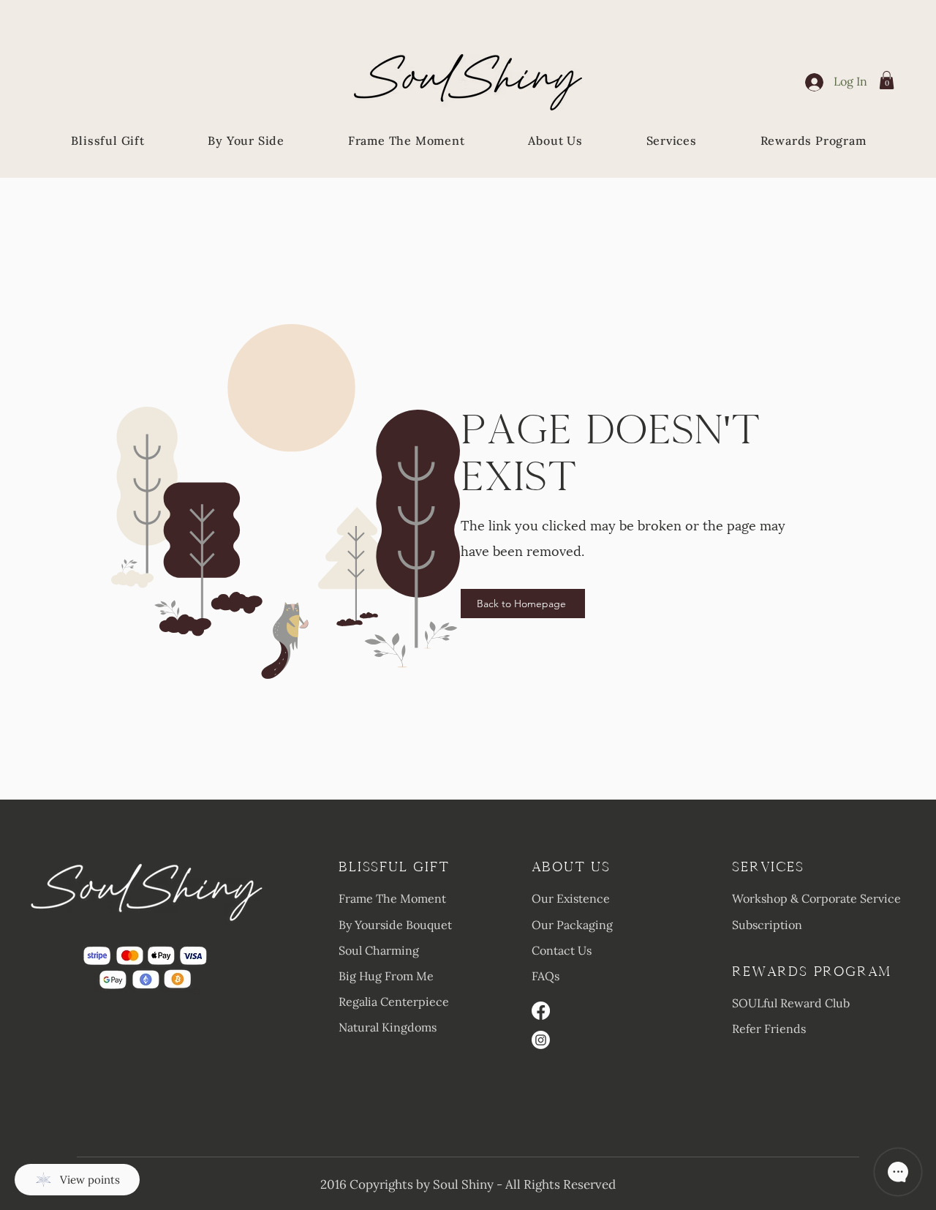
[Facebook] (541, 1011)
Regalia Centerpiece (394, 1001)
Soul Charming (379, 950)
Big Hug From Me (386, 976)
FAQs (545, 976)
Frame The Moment (392, 898)
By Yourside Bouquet (395, 924)
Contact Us (562, 950)
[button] (886, 80)
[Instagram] (541, 1040)
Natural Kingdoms (388, 1027)
